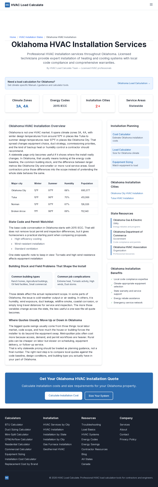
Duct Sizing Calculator (18, 429)
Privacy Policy (128, 439)
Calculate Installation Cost (64, 395)
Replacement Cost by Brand (21, 464)
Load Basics (88, 429)
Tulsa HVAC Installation (122, 198)
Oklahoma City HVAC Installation (127, 193)
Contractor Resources (94, 449)
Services (125, 424)
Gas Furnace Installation (57, 444)
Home (13, 37)
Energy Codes (89, 439)
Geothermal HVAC (54, 449)
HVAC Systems (90, 434)
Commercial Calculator (18, 449)
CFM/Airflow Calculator (19, 439)
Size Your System (99, 395)
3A (18, 106)
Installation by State (54, 434)
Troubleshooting (91, 424)
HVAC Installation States (31, 37)
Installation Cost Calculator (20, 459)
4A (25, 106)
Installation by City (54, 439)
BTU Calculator (14, 424)
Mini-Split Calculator (17, 434)
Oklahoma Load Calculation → (134, 83)
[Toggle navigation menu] (151, 4)
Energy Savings (90, 444)
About (123, 429)
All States (87, 459)
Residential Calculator (17, 444)
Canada (85, 464)
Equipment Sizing (15, 454)
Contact (124, 434)
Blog (84, 454)
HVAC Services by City (56, 424)
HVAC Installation (53, 429)
